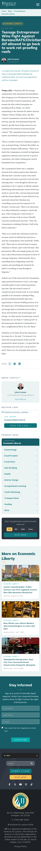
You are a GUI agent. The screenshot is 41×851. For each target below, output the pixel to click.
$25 (9, 529)
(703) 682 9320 (21, 820)
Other (30, 529)
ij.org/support (13, 80)
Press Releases (19, 11)
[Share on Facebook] (15, 364)
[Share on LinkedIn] (19, 364)
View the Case (20, 425)
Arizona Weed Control (14, 420)
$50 (16, 529)
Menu (8, 755)
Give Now (20, 535)
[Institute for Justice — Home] (9, 4)
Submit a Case (20, 771)
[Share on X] (10, 364)
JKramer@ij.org (12, 62)
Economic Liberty (8, 14)
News (10, 11)
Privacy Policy (20, 846)
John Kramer (13, 59)
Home (4, 11)
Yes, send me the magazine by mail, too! (20, 729)
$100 (23, 529)
